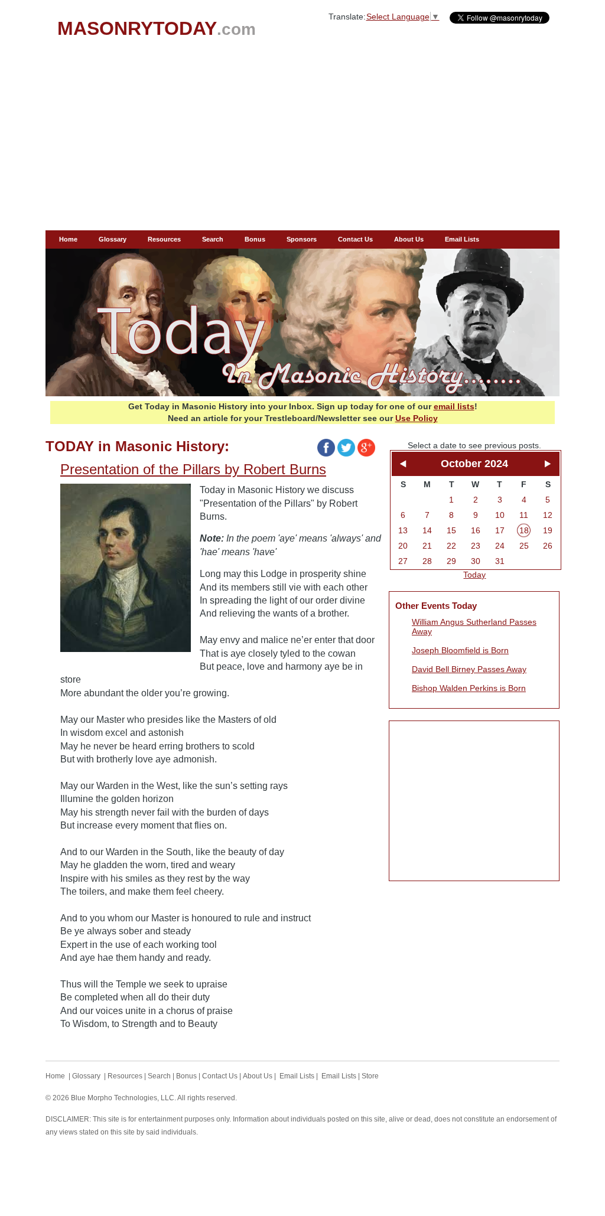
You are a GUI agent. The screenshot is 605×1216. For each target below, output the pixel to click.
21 (427, 545)
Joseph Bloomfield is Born (460, 650)
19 (547, 530)
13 (403, 530)
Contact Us (355, 239)
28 (427, 561)
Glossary (112, 239)
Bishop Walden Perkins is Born (469, 688)
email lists (454, 406)
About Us (409, 239)
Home (68, 239)
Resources (164, 239)
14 (427, 530)
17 (500, 530)
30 (475, 561)
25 (524, 545)
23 (475, 545)
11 (523, 515)
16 (475, 530)
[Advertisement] (302, 141)
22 (451, 545)
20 (403, 545)
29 (451, 561)
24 (500, 545)
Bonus (255, 239)
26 (547, 545)
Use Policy (416, 418)
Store (370, 1076)
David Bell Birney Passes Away (469, 669)
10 (500, 515)
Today (474, 574)
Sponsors (302, 239)
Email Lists (462, 239)
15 (451, 530)
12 (547, 515)
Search (212, 239)
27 (403, 561)
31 (500, 561)
